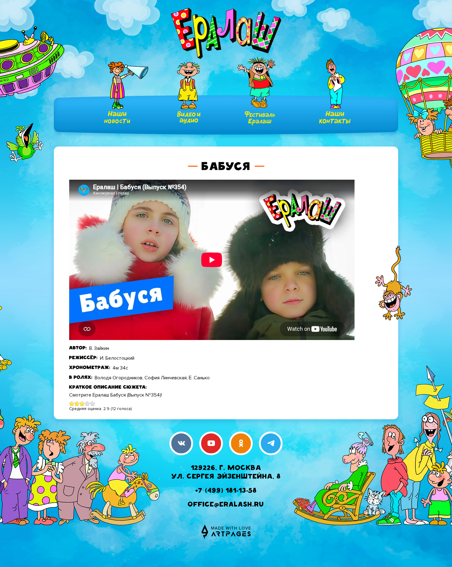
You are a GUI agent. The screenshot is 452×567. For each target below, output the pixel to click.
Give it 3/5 (82, 403)
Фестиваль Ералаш (260, 118)
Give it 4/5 (87, 403)
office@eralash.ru (226, 505)
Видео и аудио (188, 117)
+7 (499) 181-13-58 (226, 491)
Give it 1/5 (71, 403)
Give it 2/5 (77, 403)
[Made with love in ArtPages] (226, 532)
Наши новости (117, 117)
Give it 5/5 (92, 403)
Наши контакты (335, 117)
